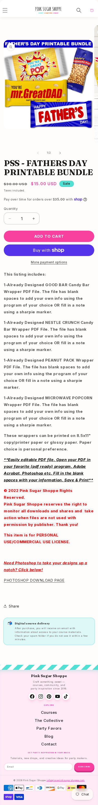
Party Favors (48, 728)
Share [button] (14, 606)
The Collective (49, 720)
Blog (48, 736)
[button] (78, 10)
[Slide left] (37, 153)
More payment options (49, 262)
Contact (49, 744)
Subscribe (84, 767)
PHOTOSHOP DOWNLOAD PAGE (34, 580)
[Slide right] (60, 153)
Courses (49, 712)
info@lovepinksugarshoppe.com (65, 780)
